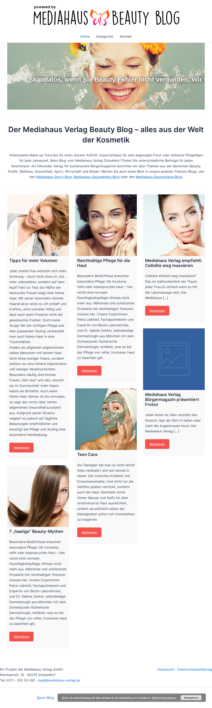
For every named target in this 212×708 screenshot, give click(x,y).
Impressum (166, 669)
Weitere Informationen (164, 697)
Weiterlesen (21, 447)
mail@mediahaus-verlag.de (59, 680)
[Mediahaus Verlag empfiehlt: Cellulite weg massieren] (174, 225)
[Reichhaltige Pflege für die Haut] (106, 225)
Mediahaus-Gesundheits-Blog (97, 177)
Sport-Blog (45, 698)
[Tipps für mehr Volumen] (38, 225)
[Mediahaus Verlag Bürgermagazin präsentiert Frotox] (174, 359)
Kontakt (126, 36)
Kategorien (104, 36)
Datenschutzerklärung (195, 669)
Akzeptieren (191, 698)
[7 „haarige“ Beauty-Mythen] (38, 496)
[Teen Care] (106, 419)
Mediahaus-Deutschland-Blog (159, 177)
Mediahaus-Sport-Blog (54, 177)
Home (85, 36)
